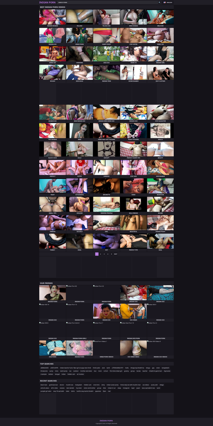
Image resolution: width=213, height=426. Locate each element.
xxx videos (146, 385)
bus (95, 371)
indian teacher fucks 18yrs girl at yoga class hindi (75, 368)
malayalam (78, 385)
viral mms (96, 385)
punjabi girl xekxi (46, 391)
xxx (70, 371)
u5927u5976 (54, 368)
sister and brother (89, 388)
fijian (104, 391)
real (109, 391)
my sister (79, 388)
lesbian (51, 374)
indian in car (112, 388)
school (106, 371)
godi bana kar (53, 385)
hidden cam (71, 374)
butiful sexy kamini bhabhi (85, 391)
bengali (57, 374)
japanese (98, 391)
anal (103, 368)
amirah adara (45, 388)
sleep (119, 388)
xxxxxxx (62, 388)
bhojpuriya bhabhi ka (137, 368)
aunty (51, 371)
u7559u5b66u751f (117, 368)
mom (100, 371)
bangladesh (165, 368)
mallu (127, 368)
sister (158, 368)
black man (44, 385)
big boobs (167, 371)
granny (126, 371)
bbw (104, 388)
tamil (108, 368)
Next (115, 254)
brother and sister (86, 371)
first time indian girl (116, 371)
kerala (139, 371)
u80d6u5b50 (44, 368)
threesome (44, 371)
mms (56, 371)
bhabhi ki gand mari (155, 371)
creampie (44, 374)
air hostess (80, 374)
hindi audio (96, 368)
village (162, 385)
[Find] (159, 2)
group (133, 371)
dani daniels (70, 388)
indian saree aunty (112, 385)
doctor (62, 385)
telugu (148, 368)
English (169, 2)
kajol (132, 388)
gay (153, 368)
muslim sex (69, 385)
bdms (73, 391)
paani (138, 388)
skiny (103, 385)
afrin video (54, 388)
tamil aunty (63, 371)
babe (67, 391)
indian (64, 374)
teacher (145, 371)
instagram (126, 388)
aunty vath (154, 385)
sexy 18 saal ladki (58, 391)
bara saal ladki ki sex (148, 388)
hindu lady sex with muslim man (130, 385)
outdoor (76, 371)
